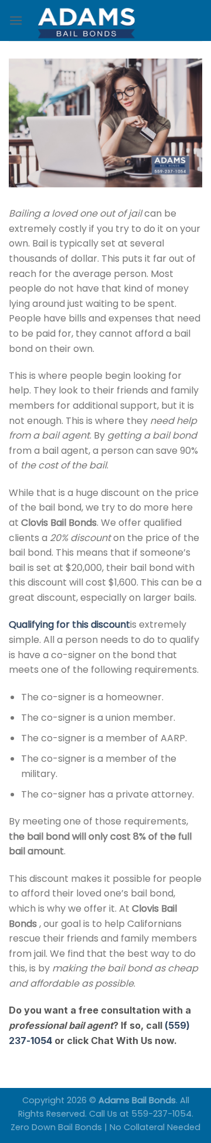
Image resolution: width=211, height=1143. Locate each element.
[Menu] (16, 20)
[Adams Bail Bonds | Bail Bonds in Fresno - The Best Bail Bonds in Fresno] (112, 21)
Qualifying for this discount (69, 624)
